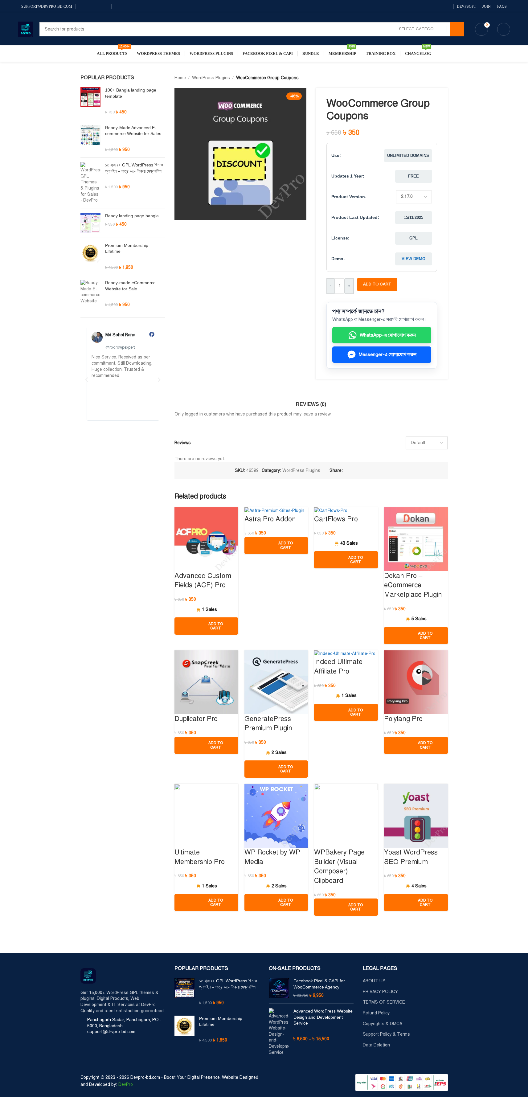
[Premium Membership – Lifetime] (90, 256)
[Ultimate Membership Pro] (206, 815)
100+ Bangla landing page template (130, 93)
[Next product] (444, 78)
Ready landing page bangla (132, 215)
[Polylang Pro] (416, 682)
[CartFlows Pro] (330, 510)
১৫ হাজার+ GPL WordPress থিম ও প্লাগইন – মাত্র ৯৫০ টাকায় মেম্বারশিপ (134, 168)
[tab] (311, 401)
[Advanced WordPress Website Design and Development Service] (279, 1031)
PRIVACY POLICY (380, 991)
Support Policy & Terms (386, 1034)
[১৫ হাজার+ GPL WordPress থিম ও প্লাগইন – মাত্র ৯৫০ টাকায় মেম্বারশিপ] (90, 182)
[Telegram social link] (383, 471)
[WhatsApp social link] (104, 6)
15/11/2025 (413, 217)
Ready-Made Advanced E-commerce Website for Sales (133, 130)
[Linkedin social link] (368, 471)
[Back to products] (436, 78)
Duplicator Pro (196, 718)
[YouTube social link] (97, 6)
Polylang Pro (403, 718)
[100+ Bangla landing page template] (90, 101)
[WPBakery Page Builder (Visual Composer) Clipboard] (346, 815)
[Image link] (88, 975)
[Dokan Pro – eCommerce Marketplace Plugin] (416, 539)
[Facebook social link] (82, 6)
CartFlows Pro (336, 519)
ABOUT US (374, 981)
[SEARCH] (457, 29)
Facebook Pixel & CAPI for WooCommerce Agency (319, 983)
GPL (413, 238)
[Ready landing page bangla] (90, 223)
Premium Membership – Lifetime (128, 248)
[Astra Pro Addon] (274, 510)
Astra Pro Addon (270, 519)
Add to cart (377, 284)
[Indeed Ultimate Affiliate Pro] (344, 653)
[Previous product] (429, 78)
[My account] (503, 29)
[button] (87, 380)
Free (413, 176)
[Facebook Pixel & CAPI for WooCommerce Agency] (279, 988)
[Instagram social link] (89, 6)
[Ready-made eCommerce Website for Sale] (90, 294)
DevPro (125, 1084)
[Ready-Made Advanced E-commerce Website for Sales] (90, 139)
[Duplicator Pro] (206, 682)
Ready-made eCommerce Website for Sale (130, 285)
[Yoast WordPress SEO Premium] (416, 815)
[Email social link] (361, 471)
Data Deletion (376, 1045)
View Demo (413, 258)
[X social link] (354, 471)
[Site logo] (25, 28)
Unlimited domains (408, 155)
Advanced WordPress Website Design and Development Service (323, 1017)
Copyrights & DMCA (382, 1023)
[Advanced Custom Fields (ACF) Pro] (206, 539)
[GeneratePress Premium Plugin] (276, 682)
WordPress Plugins (211, 77)
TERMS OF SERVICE (384, 1002)
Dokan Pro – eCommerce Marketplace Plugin (413, 585)
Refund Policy (376, 1013)
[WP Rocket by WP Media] (276, 815)
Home (180, 77)
